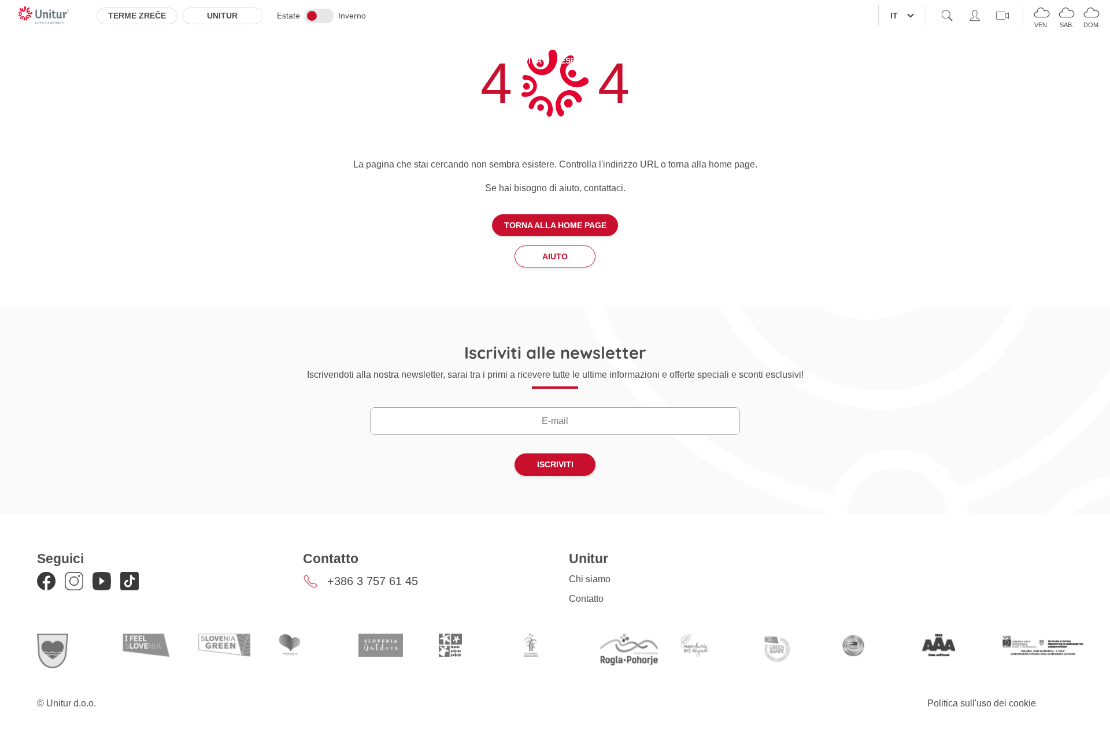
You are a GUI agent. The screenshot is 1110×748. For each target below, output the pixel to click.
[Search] (947, 15)
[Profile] (974, 15)
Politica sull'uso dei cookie (981, 703)
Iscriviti (555, 464)
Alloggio (369, 60)
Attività (523, 60)
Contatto (586, 599)
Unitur (222, 15)
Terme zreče (137, 15)
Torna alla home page (555, 225)
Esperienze (585, 60)
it (894, 15)
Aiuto (555, 256)
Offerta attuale (448, 60)
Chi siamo (589, 579)
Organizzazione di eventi (686, 60)
